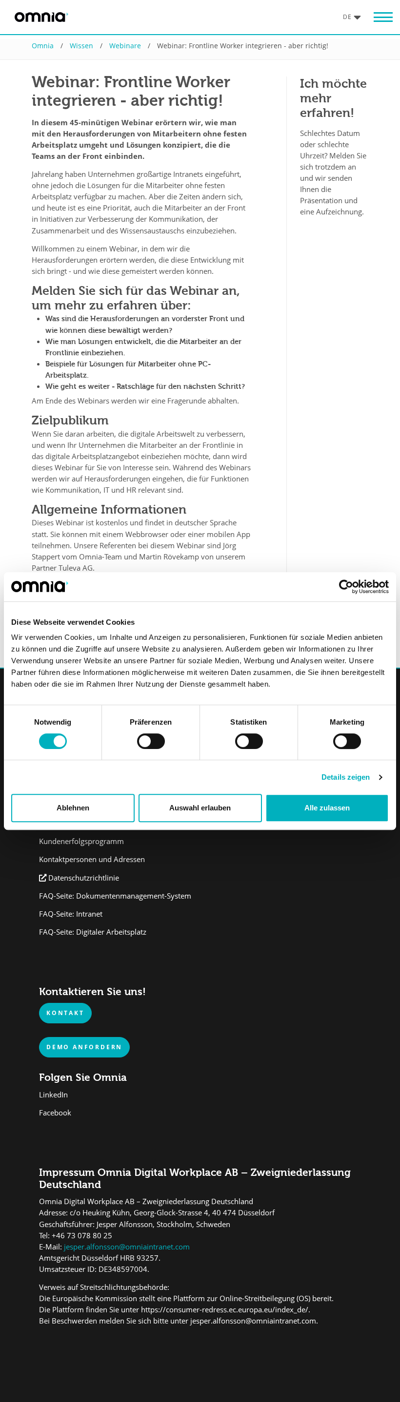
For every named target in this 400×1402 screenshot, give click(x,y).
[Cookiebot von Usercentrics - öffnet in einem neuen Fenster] (346, 586)
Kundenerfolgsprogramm (81, 841)
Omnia (43, 45)
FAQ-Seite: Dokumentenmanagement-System (115, 896)
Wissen (81, 45)
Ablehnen (73, 808)
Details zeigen (345, 777)
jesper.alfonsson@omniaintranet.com (126, 1247)
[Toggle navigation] (378, 17)
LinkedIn (53, 1095)
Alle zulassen (327, 808)
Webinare (125, 45)
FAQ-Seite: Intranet (70, 914)
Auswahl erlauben (200, 808)
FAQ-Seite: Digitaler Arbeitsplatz (92, 932)
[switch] (151, 741)
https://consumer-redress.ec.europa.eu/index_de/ (224, 1310)
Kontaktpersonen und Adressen (92, 859)
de (347, 16)
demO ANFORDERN (84, 1047)
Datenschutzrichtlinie (83, 878)
